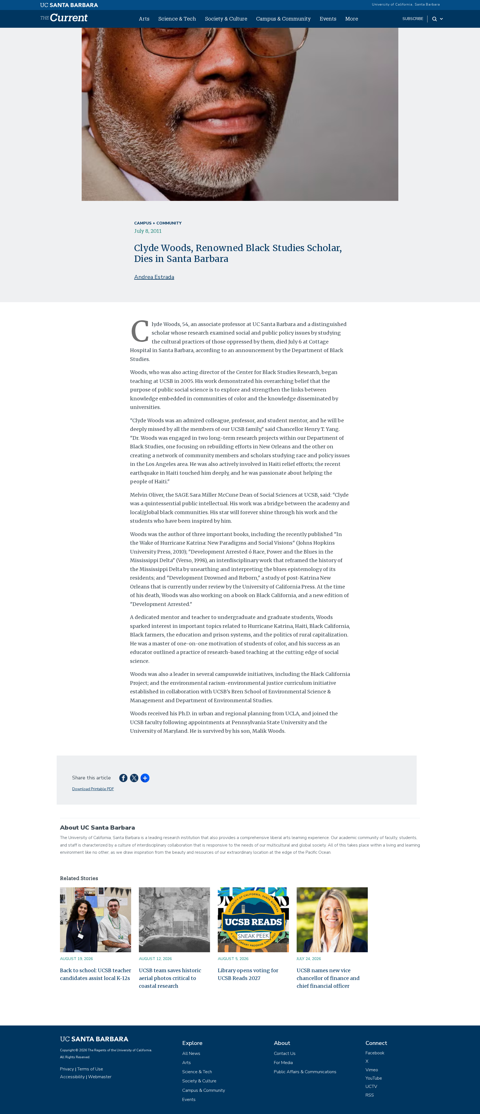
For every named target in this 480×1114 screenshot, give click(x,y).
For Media (283, 1063)
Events (328, 19)
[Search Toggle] (438, 19)
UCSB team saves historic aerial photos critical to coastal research (170, 978)
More (351, 19)
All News (191, 1053)
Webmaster (99, 1077)
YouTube (374, 1078)
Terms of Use (90, 1069)
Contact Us (285, 1053)
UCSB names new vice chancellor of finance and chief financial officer (328, 978)
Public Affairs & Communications (305, 1072)
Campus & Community (283, 19)
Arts (144, 19)
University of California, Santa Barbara (406, 4)
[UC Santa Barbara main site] (69, 3)
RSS (370, 1095)
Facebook (375, 1053)
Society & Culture (226, 19)
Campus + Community (157, 223)
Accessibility (72, 1077)
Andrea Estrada (154, 277)
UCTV (371, 1086)
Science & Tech (177, 19)
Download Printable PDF (93, 789)
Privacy (67, 1069)
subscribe (412, 18)
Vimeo (372, 1070)
